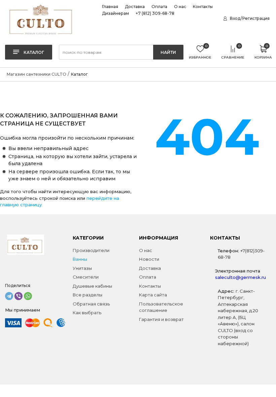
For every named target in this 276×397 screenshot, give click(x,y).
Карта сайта (153, 294)
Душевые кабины (92, 286)
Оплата (159, 7)
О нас (180, 7)
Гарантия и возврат (161, 319)
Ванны (80, 259)
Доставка (135, 7)
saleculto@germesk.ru (240, 277)
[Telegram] (9, 296)
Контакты (203, 7)
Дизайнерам (115, 13)
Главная (110, 7)
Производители (91, 250)
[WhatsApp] (28, 296)
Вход (235, 18)
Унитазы (82, 268)
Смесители (86, 277)
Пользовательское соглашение (161, 307)
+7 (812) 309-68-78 (155, 13)
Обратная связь (91, 303)
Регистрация (256, 18)
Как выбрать (87, 312)
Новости (149, 259)
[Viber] (18, 296)
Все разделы (87, 294)
